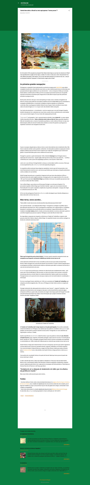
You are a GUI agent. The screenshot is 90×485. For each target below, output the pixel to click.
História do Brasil (27, 350)
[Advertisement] (45, 24)
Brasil (22, 395)
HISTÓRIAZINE (24, 3)
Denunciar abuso (45, 482)
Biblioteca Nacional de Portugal (59, 389)
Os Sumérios (23, 463)
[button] (69, 10)
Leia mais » (67, 444)
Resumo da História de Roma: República (30, 448)
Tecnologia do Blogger (45, 479)
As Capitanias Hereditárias (27, 434)
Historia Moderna (29, 395)
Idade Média (59, 87)
